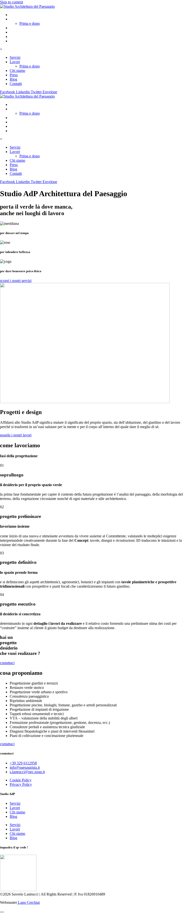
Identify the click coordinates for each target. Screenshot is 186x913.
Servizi (15, 15)
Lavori (15, 19)
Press (14, 32)
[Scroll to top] (2, 912)
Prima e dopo (29, 23)
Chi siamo (17, 28)
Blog (13, 36)
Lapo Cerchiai (28, 902)
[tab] (93, 228)
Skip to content (11, 2)
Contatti (16, 41)
